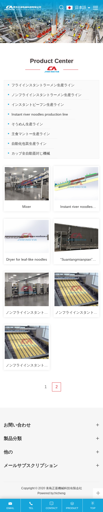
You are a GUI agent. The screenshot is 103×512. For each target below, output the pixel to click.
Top (93, 508)
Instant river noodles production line (40, 114)
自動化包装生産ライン (29, 144)
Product (72, 508)
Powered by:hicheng (52, 493)
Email (10, 508)
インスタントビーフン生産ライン (38, 105)
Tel (31, 508)
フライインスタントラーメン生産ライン (43, 85)
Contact (52, 508)
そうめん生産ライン (27, 124)
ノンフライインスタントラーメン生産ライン (47, 95)
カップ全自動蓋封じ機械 (31, 153)
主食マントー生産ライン (31, 134)
